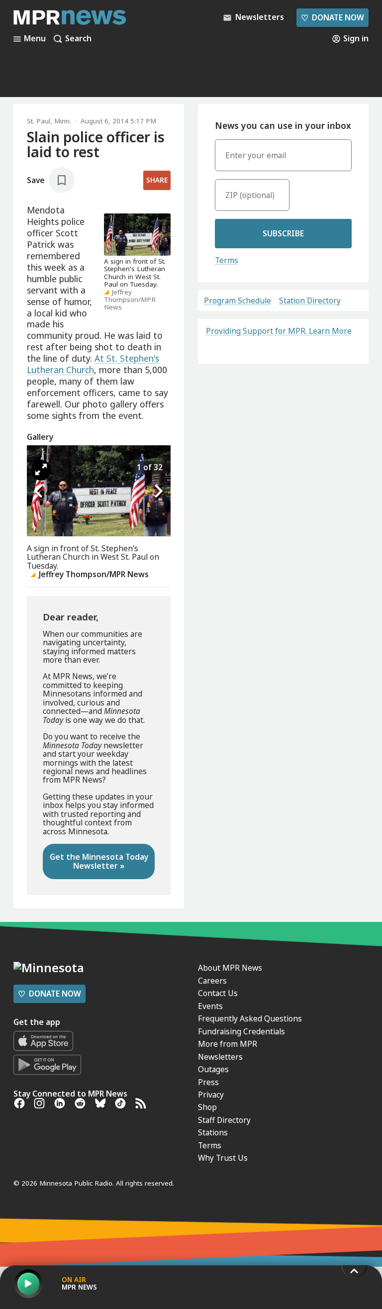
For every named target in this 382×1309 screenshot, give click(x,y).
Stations (213, 1132)
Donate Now (332, 17)
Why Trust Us (223, 1157)
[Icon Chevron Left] (39, 491)
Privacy (211, 1094)
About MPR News (230, 967)
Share (157, 180)
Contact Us (218, 993)
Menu (35, 39)
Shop (207, 1107)
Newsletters (220, 1056)
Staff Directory (224, 1119)
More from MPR (227, 1043)
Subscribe (283, 233)
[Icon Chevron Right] (158, 491)
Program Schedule (237, 301)
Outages (213, 1069)
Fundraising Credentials (241, 1031)
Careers (212, 980)
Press (208, 1082)
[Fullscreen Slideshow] (41, 470)
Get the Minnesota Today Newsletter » (99, 861)
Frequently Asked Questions (250, 1018)
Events (210, 1006)
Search (78, 39)
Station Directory (310, 301)
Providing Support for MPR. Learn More (279, 330)
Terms (226, 260)
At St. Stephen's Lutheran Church (93, 364)
